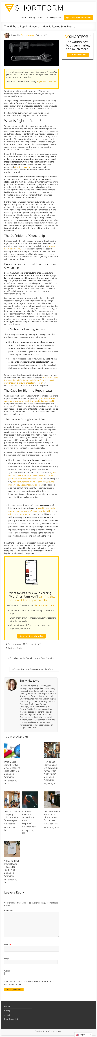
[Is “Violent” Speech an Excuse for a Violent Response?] (30, 792)
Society (20, 648)
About (41, 17)
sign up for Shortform (44, 605)
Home (23, 17)
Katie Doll (10, 823)
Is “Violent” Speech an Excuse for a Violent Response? (28, 817)
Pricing (32, 17)
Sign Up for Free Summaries (78, 17)
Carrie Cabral (52, 823)
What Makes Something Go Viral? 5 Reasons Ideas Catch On (12, 766)
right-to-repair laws (22, 167)
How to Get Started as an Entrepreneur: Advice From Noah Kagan (51, 767)
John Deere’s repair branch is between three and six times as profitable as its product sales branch (33, 475)
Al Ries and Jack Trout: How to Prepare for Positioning (11, 865)
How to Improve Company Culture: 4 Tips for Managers (12, 816)
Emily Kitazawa (27, 35)
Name (7, 944)
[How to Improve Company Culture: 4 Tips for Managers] (12, 792)
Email (7, 958)
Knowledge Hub (54, 17)
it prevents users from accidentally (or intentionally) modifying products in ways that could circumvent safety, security (31, 380)
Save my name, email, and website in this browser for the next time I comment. (29, 983)
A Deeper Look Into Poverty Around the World (34, 669)
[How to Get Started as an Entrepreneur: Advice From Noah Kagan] (52, 743)
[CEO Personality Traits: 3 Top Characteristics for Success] (52, 792)
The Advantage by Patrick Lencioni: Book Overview (30, 658)
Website (7, 970)
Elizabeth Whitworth (9, 775)
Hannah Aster (30, 826)
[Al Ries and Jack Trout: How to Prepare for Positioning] (12, 842)
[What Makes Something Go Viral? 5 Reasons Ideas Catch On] (12, 743)
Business (12, 648)
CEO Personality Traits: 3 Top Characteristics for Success (52, 816)
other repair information (19, 514)
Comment (9, 910)
